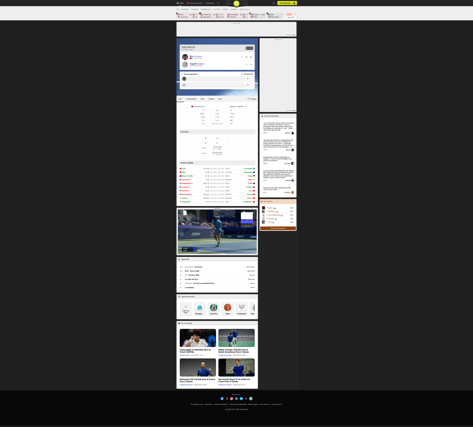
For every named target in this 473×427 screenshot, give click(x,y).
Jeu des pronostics (196, 3)
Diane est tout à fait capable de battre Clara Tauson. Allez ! (277, 188)
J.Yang (249, 176)
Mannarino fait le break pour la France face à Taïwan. (197, 380)
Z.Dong (249, 194)
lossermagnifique (273, 215)
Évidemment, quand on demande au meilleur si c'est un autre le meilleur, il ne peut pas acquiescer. (277, 158)
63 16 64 (228, 172)
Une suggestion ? (276, 404)
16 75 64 (206, 168)
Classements (206, 9)
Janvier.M (186, 179)
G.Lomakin (248, 168)
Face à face (244, 9)
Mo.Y (184, 172)
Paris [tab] (220, 99)
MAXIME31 (271, 211)
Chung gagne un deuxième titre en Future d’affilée (195, 351)
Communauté (209, 3)
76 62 (207, 187)
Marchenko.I (187, 194)
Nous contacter (265, 404)
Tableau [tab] (211, 99)
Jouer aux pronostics (278, 228)
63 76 (227, 183)
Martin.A (185, 191)
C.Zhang (249, 187)
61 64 (207, 202)
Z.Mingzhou (247, 202)
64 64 (227, 176)
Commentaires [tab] (191, 99)
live (289, 14)
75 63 (207, 179)
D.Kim (250, 179)
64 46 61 (206, 198)
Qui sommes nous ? (197, 404)
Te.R (184, 168)
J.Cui (250, 191)
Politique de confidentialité (237, 404)
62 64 (207, 172)
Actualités (185, 9)
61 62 (207, 176)
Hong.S (185, 198)
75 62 (227, 187)
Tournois (216, 9)
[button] (218, 3)
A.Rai (250, 183)
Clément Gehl (184, 355)
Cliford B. (270, 218)
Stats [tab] (202, 99)
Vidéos (225, 9)
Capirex (270, 208)
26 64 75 (228, 194)
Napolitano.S (187, 183)
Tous (290, 17)
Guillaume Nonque (224, 355)
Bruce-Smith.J (188, 176)
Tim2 (269, 222)
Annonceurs (208, 404)
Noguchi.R (186, 202)
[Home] (177, 9)
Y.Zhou (249, 198)
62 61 (227, 202)
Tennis (182, 3)
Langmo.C (186, 187)
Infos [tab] (180, 99)
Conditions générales (221, 404)
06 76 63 (206, 194)
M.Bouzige (248, 172)
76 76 (227, 168)
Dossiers (233, 9)
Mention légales (253, 404)
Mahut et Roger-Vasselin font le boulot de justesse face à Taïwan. (233, 351)
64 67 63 (206, 183)
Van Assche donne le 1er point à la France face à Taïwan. (234, 380)
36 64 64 (228, 179)
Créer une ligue (185, 311)
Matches (194, 9)
